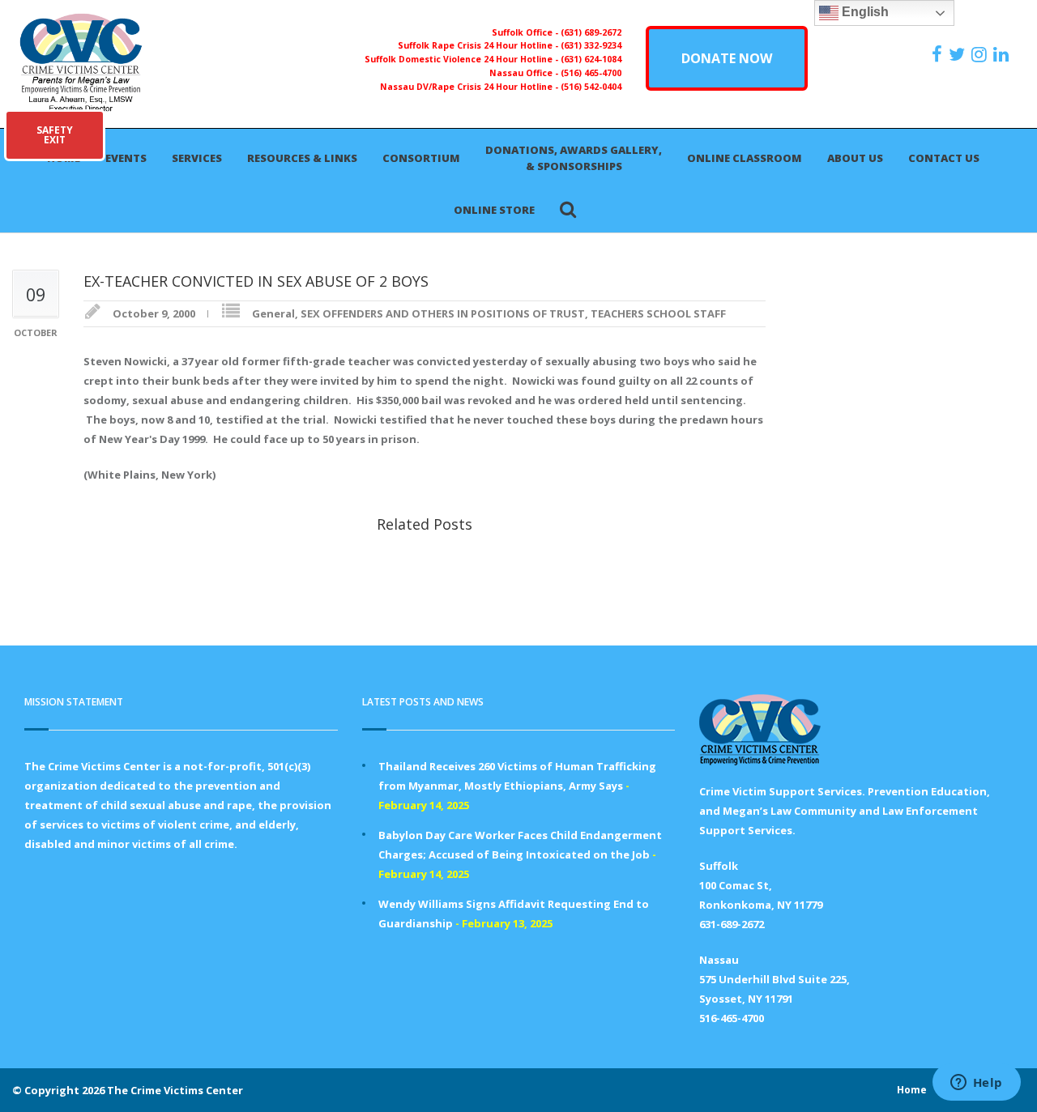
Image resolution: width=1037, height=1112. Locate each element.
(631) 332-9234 (591, 45)
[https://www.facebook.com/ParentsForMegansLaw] (939, 54)
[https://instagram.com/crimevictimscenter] (981, 54)
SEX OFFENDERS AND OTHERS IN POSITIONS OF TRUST (443, 313)
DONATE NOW (726, 58)
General (273, 313)
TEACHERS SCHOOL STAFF (658, 313)
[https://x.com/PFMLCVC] (959, 54)
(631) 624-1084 (591, 59)
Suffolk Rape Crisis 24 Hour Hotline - (479, 45)
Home (912, 1090)
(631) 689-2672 (591, 32)
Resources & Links (302, 158)
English (864, 12)
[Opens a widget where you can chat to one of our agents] (976, 1083)
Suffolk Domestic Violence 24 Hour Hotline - (463, 59)
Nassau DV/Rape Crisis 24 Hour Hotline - (470, 86)
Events (126, 158)
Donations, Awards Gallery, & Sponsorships (573, 158)
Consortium (421, 158)
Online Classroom (744, 158)
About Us (855, 158)
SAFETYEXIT (54, 135)
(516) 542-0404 (591, 86)
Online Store (494, 209)
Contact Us (943, 158)
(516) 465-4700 (591, 73)
